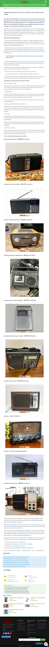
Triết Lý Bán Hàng (41, 626)
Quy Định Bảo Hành (21, 629)
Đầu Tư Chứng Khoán (42, 628)
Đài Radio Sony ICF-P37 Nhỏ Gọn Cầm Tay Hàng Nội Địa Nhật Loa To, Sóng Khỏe (24, 603)
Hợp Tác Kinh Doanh (41, 623)
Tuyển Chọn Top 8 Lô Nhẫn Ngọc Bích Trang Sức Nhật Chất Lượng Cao (16, 564)
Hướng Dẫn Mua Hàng (32, 624)
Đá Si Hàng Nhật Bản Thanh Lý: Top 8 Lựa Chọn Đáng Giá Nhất (15, 558)
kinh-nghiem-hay (11, 8)
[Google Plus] (8, 633)
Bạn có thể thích (7, 595)
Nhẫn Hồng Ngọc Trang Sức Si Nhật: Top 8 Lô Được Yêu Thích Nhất (16, 562)
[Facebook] (4, 633)
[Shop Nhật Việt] (24, 2)
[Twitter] (6, 633)
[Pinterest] (11, 633)
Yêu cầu (42, 639)
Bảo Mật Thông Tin (21, 626)
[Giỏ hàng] (45, 2)
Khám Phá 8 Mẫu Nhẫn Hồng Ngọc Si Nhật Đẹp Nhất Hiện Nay (14, 566)
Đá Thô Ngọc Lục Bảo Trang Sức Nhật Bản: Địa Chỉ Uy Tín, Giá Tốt (15, 560)
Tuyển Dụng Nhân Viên (42, 624)
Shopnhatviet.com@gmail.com (9, 630)
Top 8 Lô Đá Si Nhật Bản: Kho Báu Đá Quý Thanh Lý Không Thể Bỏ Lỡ (16, 556)
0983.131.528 (10, 627)
